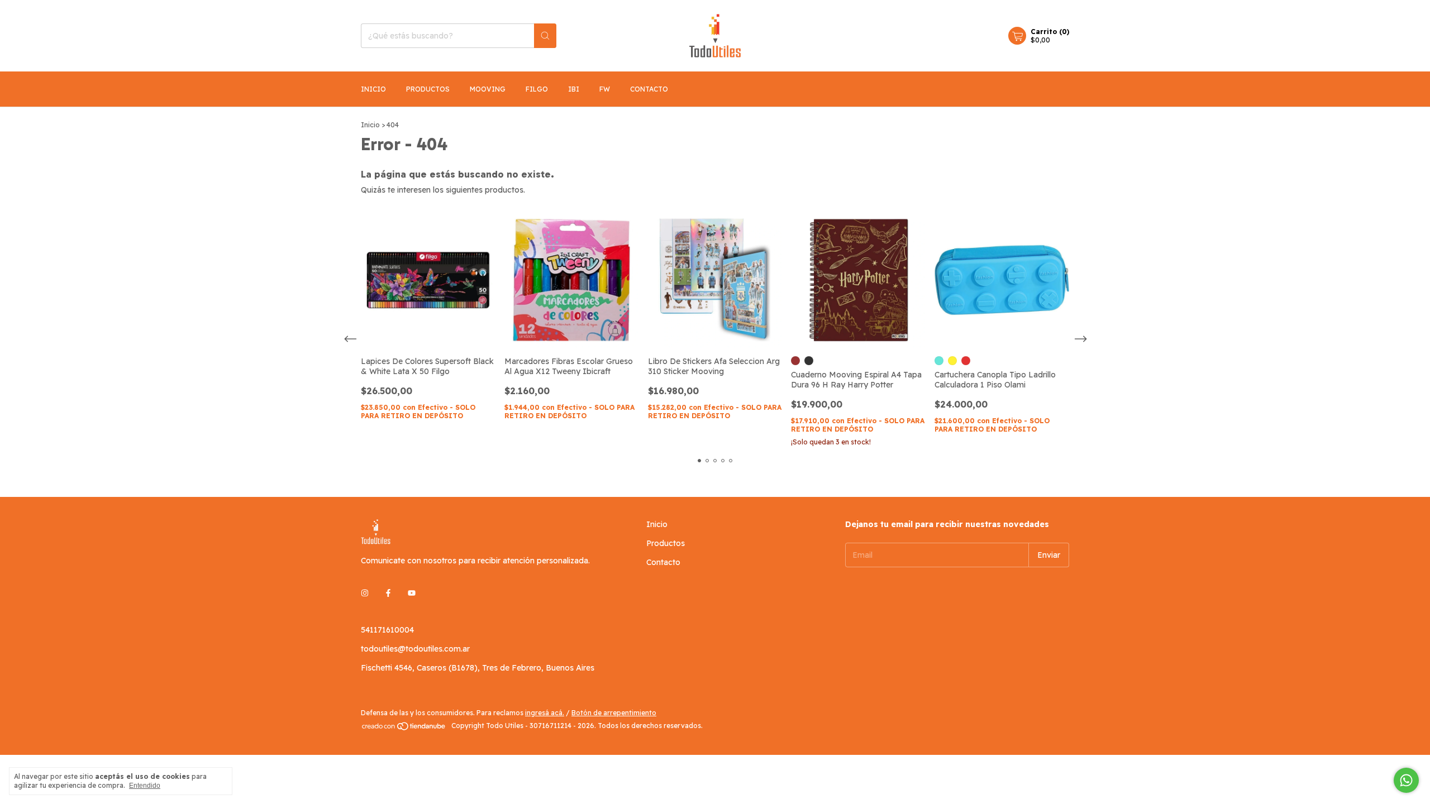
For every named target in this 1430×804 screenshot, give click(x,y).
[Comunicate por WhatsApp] (1406, 780)
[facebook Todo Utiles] (388, 593)
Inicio (373, 89)
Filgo (537, 89)
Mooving (488, 89)
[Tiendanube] (404, 728)
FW (604, 89)
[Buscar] (545, 35)
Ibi (573, 89)
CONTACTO (649, 89)
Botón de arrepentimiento (613, 713)
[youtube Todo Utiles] (412, 593)
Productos (428, 89)
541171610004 (387, 630)
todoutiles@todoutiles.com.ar (415, 649)
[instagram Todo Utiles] (365, 593)
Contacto (663, 562)
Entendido (144, 785)
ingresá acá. (544, 713)
